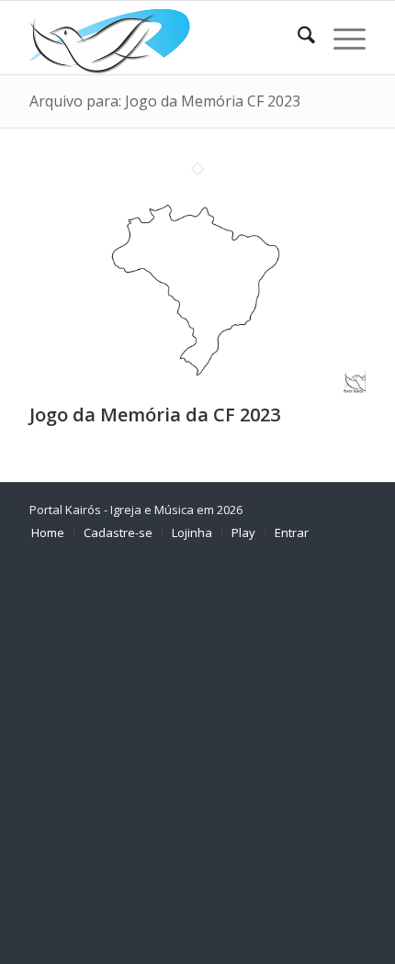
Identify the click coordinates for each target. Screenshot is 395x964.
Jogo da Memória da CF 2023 (154, 414)
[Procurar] (297, 37)
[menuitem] (297, 37)
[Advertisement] (197, 759)
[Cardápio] (340, 37)
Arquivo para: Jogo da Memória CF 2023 (164, 101)
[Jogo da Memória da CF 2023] (197, 387)
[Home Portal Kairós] (163, 37)
